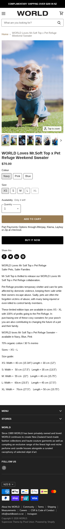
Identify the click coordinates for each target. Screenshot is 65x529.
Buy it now (32, 240)
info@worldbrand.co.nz (13, 514)
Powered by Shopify (45, 522)
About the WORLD (11, 507)
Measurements (9, 510)
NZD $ (7, 484)
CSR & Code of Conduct (42, 510)
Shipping (52, 507)
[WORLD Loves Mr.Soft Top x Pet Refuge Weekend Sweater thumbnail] (5, 140)
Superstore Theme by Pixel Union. (18, 522)
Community (28, 507)
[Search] (59, 23)
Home (5, 34)
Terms (41, 507)
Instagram (32, 514)
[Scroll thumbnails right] (60, 140)
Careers (23, 510)
